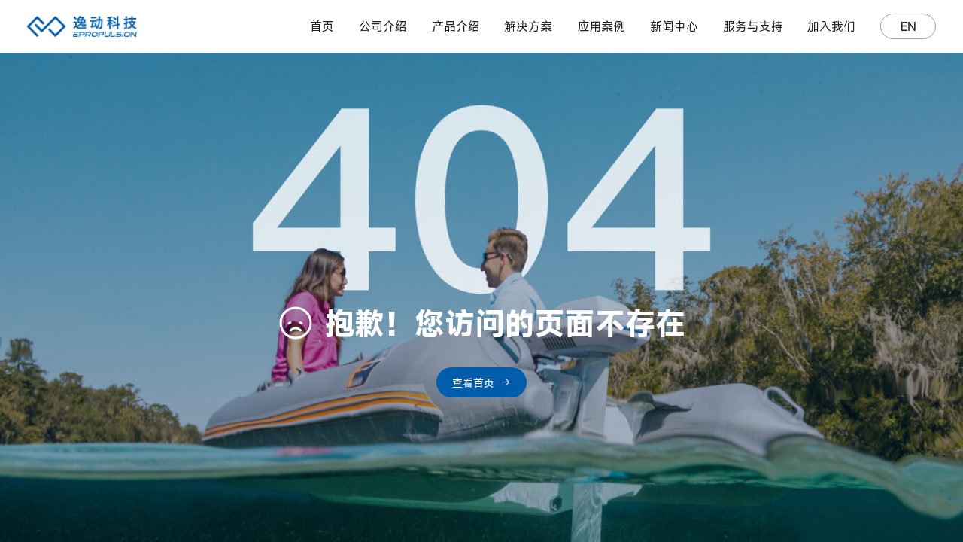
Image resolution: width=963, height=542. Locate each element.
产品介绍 (456, 26)
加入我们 (831, 26)
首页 (322, 26)
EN (908, 26)
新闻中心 (674, 26)
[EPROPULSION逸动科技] (82, 26)
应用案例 (601, 26)
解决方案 (528, 26)
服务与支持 (753, 26)
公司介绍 (383, 26)
